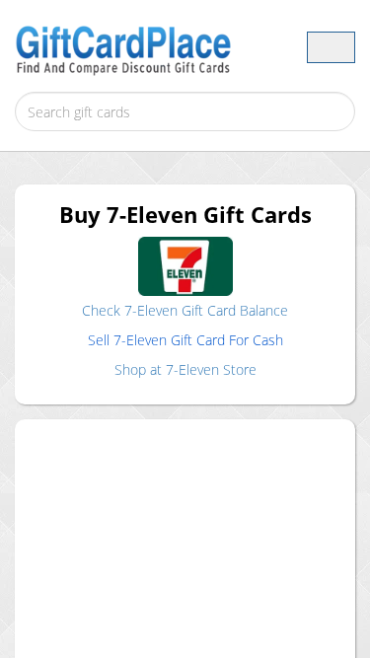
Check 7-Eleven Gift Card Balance (185, 310)
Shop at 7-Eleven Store (185, 369)
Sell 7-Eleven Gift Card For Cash (185, 339)
